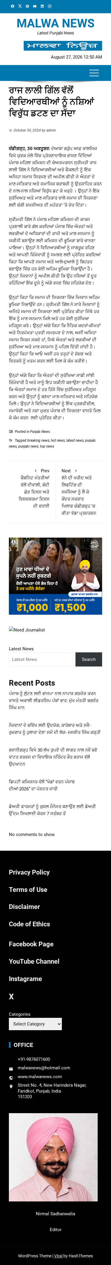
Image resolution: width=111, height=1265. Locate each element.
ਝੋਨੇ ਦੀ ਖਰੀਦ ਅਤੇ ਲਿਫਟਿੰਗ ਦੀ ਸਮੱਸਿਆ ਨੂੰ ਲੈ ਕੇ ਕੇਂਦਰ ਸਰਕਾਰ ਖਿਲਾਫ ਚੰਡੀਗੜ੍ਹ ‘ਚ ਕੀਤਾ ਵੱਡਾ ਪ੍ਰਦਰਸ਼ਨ (79, 492)
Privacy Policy (29, 872)
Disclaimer (24, 906)
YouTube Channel (34, 961)
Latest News (21, 648)
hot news (58, 440)
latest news (75, 440)
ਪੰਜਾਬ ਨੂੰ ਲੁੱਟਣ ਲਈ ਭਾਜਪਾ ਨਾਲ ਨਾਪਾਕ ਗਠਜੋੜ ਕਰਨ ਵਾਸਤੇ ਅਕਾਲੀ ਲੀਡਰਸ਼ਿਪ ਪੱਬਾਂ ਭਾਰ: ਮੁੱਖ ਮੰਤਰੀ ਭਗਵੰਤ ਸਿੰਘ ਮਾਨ (54, 700)
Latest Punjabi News (55, 33)
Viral (58, 1256)
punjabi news (28, 446)
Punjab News (40, 432)
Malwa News (56, 23)
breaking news (38, 440)
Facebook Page (31, 944)
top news (47, 446)
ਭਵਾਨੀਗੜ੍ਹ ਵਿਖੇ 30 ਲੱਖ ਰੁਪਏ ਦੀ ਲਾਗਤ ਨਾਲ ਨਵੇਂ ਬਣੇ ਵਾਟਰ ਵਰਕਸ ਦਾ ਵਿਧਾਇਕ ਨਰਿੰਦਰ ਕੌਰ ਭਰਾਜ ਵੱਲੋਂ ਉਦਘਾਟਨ (53, 757)
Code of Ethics (29, 924)
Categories (19, 1014)
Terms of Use (28, 889)
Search (89, 659)
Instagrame (25, 979)
